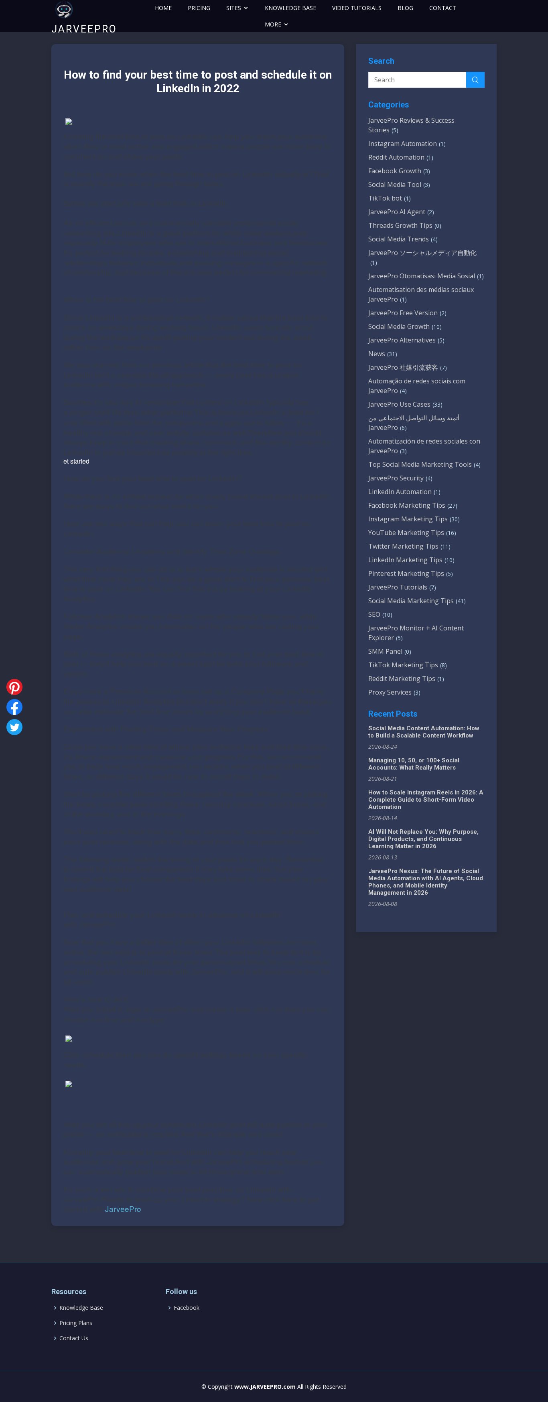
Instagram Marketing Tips (414, 519)
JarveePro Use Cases (405, 404)
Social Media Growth (405, 326)
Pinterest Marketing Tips (410, 573)
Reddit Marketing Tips (406, 678)
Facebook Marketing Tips (412, 505)
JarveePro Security (400, 478)
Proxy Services (394, 692)
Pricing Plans (75, 1323)
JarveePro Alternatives (406, 340)
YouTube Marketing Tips (412, 532)
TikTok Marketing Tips (407, 664)
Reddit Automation (400, 157)
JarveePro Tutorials (402, 587)
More (273, 24)
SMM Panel (389, 651)
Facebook (186, 1308)
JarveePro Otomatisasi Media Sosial (426, 275)
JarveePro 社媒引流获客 (407, 367)
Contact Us (73, 1338)
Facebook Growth (399, 170)
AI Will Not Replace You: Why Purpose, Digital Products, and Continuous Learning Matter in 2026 (423, 839)
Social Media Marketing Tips (417, 600)
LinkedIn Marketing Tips (411, 559)
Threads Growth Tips (404, 225)
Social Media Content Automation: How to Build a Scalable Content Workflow (423, 732)
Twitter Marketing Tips (409, 546)
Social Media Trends (403, 239)
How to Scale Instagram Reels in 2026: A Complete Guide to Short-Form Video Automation (425, 799)
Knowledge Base (81, 1308)
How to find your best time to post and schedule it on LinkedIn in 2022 (198, 81)
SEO (380, 614)
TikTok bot (389, 198)
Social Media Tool (399, 184)
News (382, 353)
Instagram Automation (407, 143)
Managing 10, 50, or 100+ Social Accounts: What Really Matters (413, 764)
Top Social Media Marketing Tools (424, 464)
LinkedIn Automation (404, 491)
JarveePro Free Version (407, 312)
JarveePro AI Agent (401, 211)
